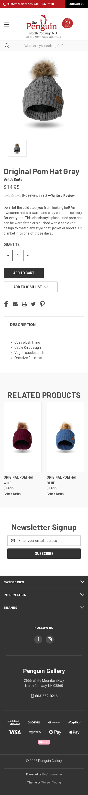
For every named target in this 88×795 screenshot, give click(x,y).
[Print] (24, 304)
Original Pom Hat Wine (19, 480)
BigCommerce (52, 774)
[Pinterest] (42, 304)
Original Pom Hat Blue (62, 480)
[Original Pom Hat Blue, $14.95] (66, 437)
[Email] (15, 304)
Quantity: (12, 245)
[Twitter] (33, 304)
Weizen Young (51, 782)
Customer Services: (30, 4)
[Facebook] (6, 304)
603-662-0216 (46, 696)
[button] (61, 196)
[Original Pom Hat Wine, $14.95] (23, 437)
